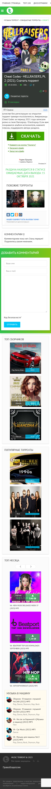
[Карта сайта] (37, 760)
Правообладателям (12, 767)
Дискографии (40, 3)
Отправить (12, 324)
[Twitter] (12, 214)
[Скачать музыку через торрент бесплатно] (10, 10)
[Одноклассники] (16, 214)
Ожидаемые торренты (19, 96)
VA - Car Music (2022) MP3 (24, 729)
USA (45, 110)
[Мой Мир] (20, 214)
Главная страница (11, 3)
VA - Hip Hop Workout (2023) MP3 (24, 686)
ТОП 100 (27, 3)
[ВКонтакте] (8, 214)
